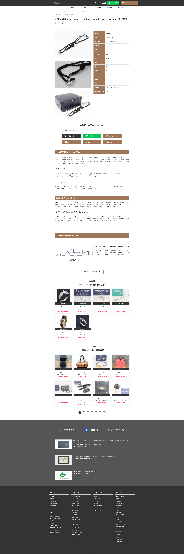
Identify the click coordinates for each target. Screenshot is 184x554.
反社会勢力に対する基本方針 (56, 521)
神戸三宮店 (118, 517)
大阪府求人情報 (53, 501)
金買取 (95, 496)
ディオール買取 (75, 503)
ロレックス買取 (75, 527)
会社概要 (52, 496)
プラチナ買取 (97, 498)
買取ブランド (87, 8)
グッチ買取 (74, 512)
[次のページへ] (104, 412)
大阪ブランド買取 (120, 496)
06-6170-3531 (100, 3)
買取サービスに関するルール (56, 516)
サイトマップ (53, 508)
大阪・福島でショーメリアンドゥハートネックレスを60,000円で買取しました (100, 12)
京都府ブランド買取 (120, 524)
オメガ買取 (74, 530)
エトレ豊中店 (119, 512)
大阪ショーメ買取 (78, 12)
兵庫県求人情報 (53, 503)
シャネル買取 (75, 501)
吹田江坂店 (118, 501)
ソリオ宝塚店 (119, 521)
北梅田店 (118, 510)
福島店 (117, 508)
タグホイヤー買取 (76, 534)
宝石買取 (96, 503)
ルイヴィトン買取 (76, 496)
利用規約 (52, 523)
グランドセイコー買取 (77, 532)
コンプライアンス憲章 (55, 518)
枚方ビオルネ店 (119, 503)
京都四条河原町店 (120, 526)
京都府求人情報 (53, 505)
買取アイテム (74, 8)
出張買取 (109, 8)
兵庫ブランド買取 (120, 515)
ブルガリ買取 (75, 510)
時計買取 (96, 501)
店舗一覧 (120, 8)
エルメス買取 (75, 498)
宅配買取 (99, 8)
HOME (56, 12)
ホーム (63, 8)
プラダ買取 (74, 515)
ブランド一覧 (62, 12)
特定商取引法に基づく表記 (56, 527)
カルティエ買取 (75, 508)
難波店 (117, 498)
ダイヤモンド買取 (98, 505)
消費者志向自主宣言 (54, 532)
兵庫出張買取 (119, 541)
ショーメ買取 (69, 12)
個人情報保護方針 (54, 525)
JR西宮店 (118, 519)
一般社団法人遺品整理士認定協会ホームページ (85, 458)
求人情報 (52, 498)
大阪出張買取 (119, 539)
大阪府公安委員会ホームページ (81, 446)
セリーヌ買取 (75, 517)
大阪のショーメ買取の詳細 (90, 271)
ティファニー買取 (76, 519)
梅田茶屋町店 (119, 505)
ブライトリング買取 (76, 537)
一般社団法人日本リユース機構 (81, 473)
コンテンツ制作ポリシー (55, 530)
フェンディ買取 (75, 505)
